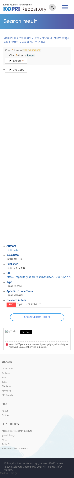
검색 (52, 7)
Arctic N (5, 444)
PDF (11, 304)
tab (65, 6)
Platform (6, 386)
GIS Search (7, 395)
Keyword (6, 391)
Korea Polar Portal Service (15, 448)
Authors (6, 373)
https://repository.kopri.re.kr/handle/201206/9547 (37, 277)
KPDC (4, 440)
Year (4, 377)
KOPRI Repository (24, 8)
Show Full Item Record (37, 316)
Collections (7, 368)
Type (4, 382)
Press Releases (15, 295)
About (5, 411)
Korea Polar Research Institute (17, 431)
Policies (5, 415)
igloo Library (8, 435)
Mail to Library (8, 473)
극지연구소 (12, 249)
